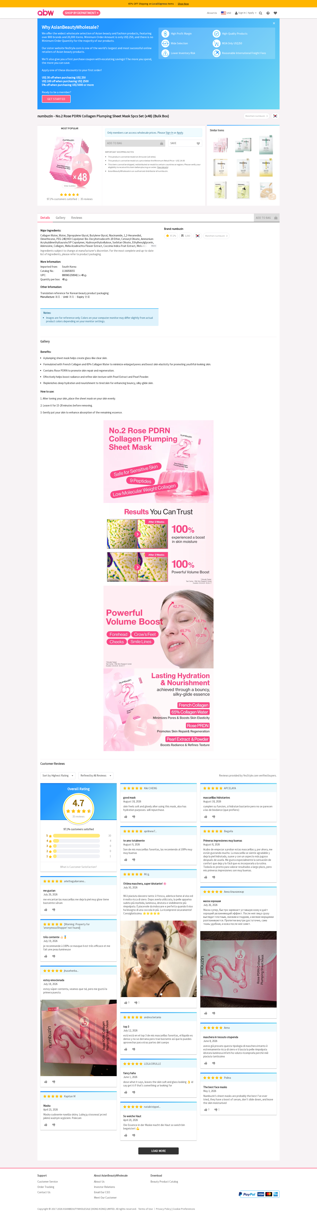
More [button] (153, 246)
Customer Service (47, 1181)
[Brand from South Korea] (275, 116)
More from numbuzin (255, 116)
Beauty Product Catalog (164, 1181)
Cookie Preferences (184, 1208)
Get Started (56, 99)
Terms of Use (145, 1208)
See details (163, 167)
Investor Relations (104, 1187)
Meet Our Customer (105, 1197)
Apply (180, 132)
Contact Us (43, 1192)
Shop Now (183, 3)
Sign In (169, 132)
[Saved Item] (276, 12)
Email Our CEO (102, 1192)
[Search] (261, 12)
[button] (85, 275)
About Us (99, 1181)
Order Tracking (45, 1187)
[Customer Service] (268, 12)
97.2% (173, 235)
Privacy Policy (163, 1208)
